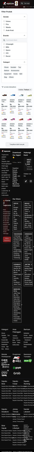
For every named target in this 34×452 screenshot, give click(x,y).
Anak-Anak (10, 30)
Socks (3, 346)
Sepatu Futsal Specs (18, 391)
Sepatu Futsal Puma (18, 398)
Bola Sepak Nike (6, 433)
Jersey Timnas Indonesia (16, 411)
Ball (7, 346)
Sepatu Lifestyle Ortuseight (20, 437)
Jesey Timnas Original (19, 416)
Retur (18, 342)
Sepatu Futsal (15, 382)
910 (7, 53)
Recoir (8, 56)
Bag (3, 349)
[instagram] (31, 181)
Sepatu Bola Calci (6, 395)
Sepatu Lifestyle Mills (19, 435)
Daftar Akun (16, 344)
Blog (14, 340)
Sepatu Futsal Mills (18, 393)
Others (7, 349)
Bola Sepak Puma (6, 440)
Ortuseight (9, 44)
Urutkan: (24, 89)
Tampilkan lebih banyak (17, 144)
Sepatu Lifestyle (16, 427)
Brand (14, 342)
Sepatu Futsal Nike (18, 400)
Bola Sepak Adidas (7, 430)
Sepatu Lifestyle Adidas (19, 440)
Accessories (5, 342)
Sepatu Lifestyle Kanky (19, 430)
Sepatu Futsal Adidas (18, 388)
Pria (7, 24)
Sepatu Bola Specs (7, 393)
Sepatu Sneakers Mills (8, 414)
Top (8, 335)
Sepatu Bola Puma (7, 398)
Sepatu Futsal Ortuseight (19, 386)
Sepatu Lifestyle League (19, 444)
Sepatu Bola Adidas (7, 388)
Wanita (8, 27)
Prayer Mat (5, 340)
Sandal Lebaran (27, 410)
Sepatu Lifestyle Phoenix (20, 433)
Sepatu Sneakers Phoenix (9, 416)
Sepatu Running (27, 382)
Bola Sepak (4, 427)
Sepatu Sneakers (5, 410)
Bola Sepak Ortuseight (8, 437)
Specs (8, 50)
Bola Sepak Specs (7, 435)
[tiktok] (26, 181)
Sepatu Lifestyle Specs (19, 442)
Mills (7, 47)
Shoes (3, 333)
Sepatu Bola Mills (6, 391)
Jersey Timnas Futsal (18, 419)
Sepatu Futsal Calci (18, 395)
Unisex (8, 21)
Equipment (4, 344)
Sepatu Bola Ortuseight (8, 386)
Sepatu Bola (4, 382)
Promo (18, 340)
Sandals (4, 335)
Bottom (4, 337)
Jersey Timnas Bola (18, 421)
